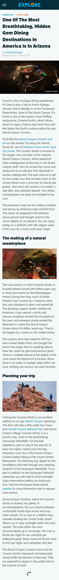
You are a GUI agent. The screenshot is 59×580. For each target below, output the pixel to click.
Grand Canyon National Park (26, 429)
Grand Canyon (34, 421)
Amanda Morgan (14, 52)
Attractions (22, 15)
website (7, 488)
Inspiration (7, 15)
